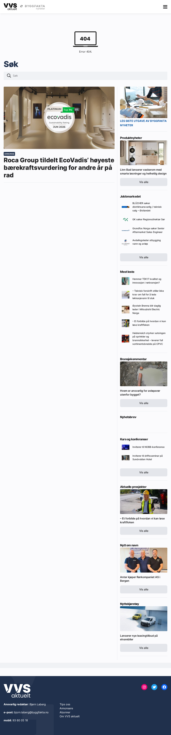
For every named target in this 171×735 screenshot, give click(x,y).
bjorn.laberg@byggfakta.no (31, 712)
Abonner (65, 712)
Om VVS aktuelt (70, 716)
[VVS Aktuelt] (10, 6)
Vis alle (143, 182)
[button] (9, 76)
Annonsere (66, 708)
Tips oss (65, 704)
